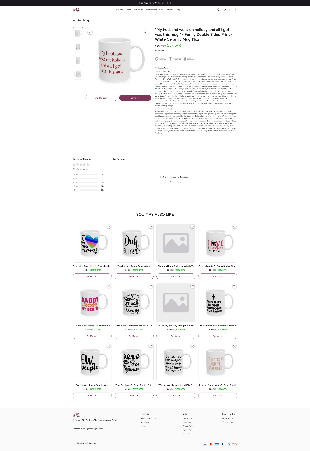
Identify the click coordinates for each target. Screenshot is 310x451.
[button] (218, 9)
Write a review (175, 182)
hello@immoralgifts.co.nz (93, 429)
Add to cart (101, 98)
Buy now (135, 98)
